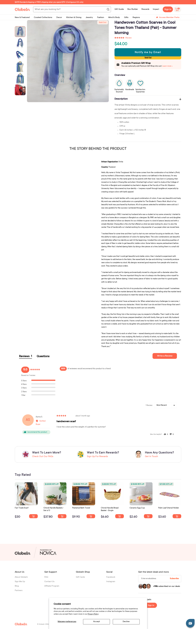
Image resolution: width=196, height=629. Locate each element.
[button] (123, 38)
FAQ (46, 577)
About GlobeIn (21, 577)
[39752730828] (177, 516)
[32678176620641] (33, 516)
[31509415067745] (148, 516)
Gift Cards (80, 577)
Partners (18, 590)
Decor (59, 17)
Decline (126, 622)
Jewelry (89, 17)
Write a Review (164, 356)
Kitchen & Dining (73, 17)
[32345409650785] (91, 516)
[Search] (108, 9)
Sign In (167, 9)
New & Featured (22, 17)
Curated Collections (43, 17)
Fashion (100, 17)
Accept (96, 622)
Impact (156, 9)
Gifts (126, 17)
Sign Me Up (20, 582)
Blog (17, 586)
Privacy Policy (93, 614)
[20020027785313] (119, 516)
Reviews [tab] (25, 356)
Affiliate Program (51, 586)
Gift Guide (119, 9)
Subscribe (174, 578)
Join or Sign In (147, 605)
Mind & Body (114, 17)
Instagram (110, 582)
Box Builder (132, 9)
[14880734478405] (62, 516)
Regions (136, 17)
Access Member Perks (169, 17)
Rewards (145, 9)
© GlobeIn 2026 (43, 624)
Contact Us (49, 582)
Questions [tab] (43, 356)
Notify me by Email (148, 52)
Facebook (110, 577)
